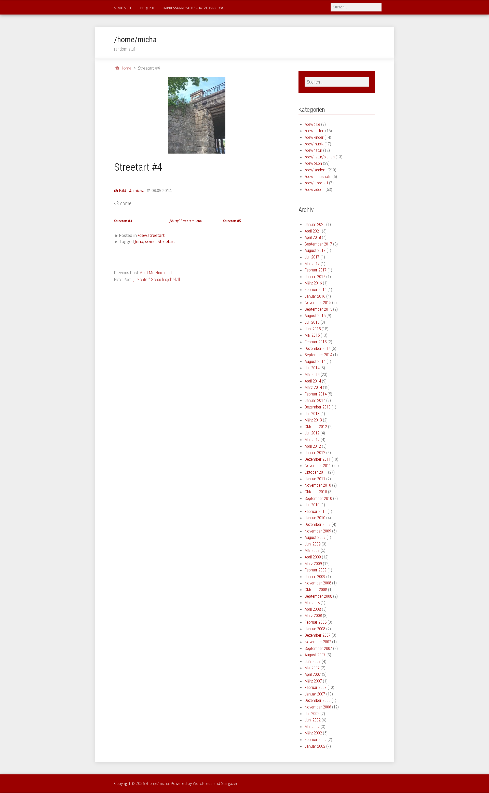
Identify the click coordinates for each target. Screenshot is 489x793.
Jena (139, 241)
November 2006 (318, 706)
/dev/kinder (314, 137)
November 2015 (318, 302)
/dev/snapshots (318, 176)
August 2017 (315, 250)
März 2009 (313, 563)
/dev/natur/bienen (320, 156)
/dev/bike (312, 124)
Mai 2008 (312, 602)
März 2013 (313, 419)
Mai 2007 (312, 667)
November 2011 (318, 465)
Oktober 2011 (316, 472)
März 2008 (313, 615)
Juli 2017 (312, 256)
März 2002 (313, 732)
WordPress (202, 783)
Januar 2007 (315, 693)
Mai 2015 (312, 335)
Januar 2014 (315, 400)
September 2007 (318, 648)
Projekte (147, 7)
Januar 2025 (315, 224)
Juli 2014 (312, 367)
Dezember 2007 (318, 635)
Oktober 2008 (316, 589)
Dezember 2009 (318, 524)
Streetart (166, 241)
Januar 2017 (315, 276)
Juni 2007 (313, 661)
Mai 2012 (312, 439)
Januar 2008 (315, 628)
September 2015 (318, 309)
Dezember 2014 (318, 348)
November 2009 (318, 531)
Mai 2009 (312, 550)
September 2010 (318, 498)
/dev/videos (314, 189)
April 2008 (313, 609)
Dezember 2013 (318, 406)
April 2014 (313, 381)
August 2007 (315, 654)
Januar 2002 (315, 746)
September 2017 (318, 244)
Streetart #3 (123, 221)
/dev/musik (314, 143)
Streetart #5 (232, 221)
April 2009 (313, 556)
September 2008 (318, 596)
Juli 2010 (312, 504)
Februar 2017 (316, 269)
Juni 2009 (313, 543)
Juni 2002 (313, 719)
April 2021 (313, 231)
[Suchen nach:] (356, 6)
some (150, 241)
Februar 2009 (316, 569)
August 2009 (315, 537)
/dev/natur (313, 150)
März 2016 (313, 282)
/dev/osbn (313, 163)
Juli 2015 (312, 322)
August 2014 (315, 361)
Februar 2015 (316, 341)
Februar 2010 (316, 511)
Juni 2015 (313, 328)
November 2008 (318, 582)
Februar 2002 (316, 739)
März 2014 (313, 387)
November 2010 (318, 485)
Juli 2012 (312, 432)
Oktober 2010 (316, 491)
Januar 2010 (315, 517)
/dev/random (316, 169)
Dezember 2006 (318, 700)
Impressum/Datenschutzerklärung (194, 7)
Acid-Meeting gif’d (156, 272)
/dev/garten (314, 130)
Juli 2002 (312, 713)
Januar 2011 (315, 478)
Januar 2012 (315, 452)
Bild (122, 190)
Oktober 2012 (316, 426)
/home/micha (135, 39)
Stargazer (229, 783)
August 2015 (315, 315)
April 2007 (313, 674)
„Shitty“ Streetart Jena (185, 221)
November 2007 (318, 641)
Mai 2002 (312, 726)
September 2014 (318, 354)
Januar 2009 (315, 576)
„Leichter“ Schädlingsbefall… (157, 279)
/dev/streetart (151, 235)
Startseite (123, 7)
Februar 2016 (316, 289)
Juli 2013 (312, 413)
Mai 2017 (312, 263)
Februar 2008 (316, 622)
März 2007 (313, 680)
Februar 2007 (316, 687)
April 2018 (313, 237)
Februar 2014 (316, 394)
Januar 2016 (315, 296)
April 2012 (313, 446)
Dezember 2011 (318, 459)
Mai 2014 (312, 374)
